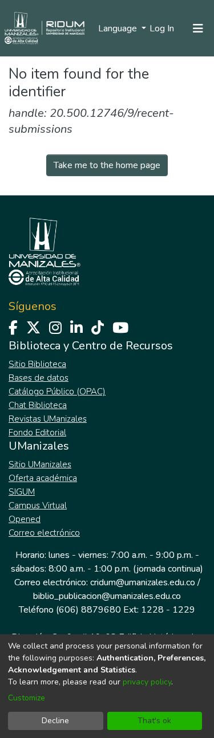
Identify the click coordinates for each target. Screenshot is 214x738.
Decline (55, 720)
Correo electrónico (44, 533)
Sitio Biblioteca (37, 364)
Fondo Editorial (37, 432)
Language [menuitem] (118, 28)
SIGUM (22, 492)
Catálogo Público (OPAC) (57, 391)
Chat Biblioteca (38, 405)
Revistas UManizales (48, 419)
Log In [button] (162, 28)
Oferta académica (43, 478)
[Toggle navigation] (198, 28)
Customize (26, 697)
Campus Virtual (38, 505)
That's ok (154, 720)
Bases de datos (38, 378)
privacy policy (147, 681)
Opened (25, 519)
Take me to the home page (107, 165)
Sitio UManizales (40, 464)
